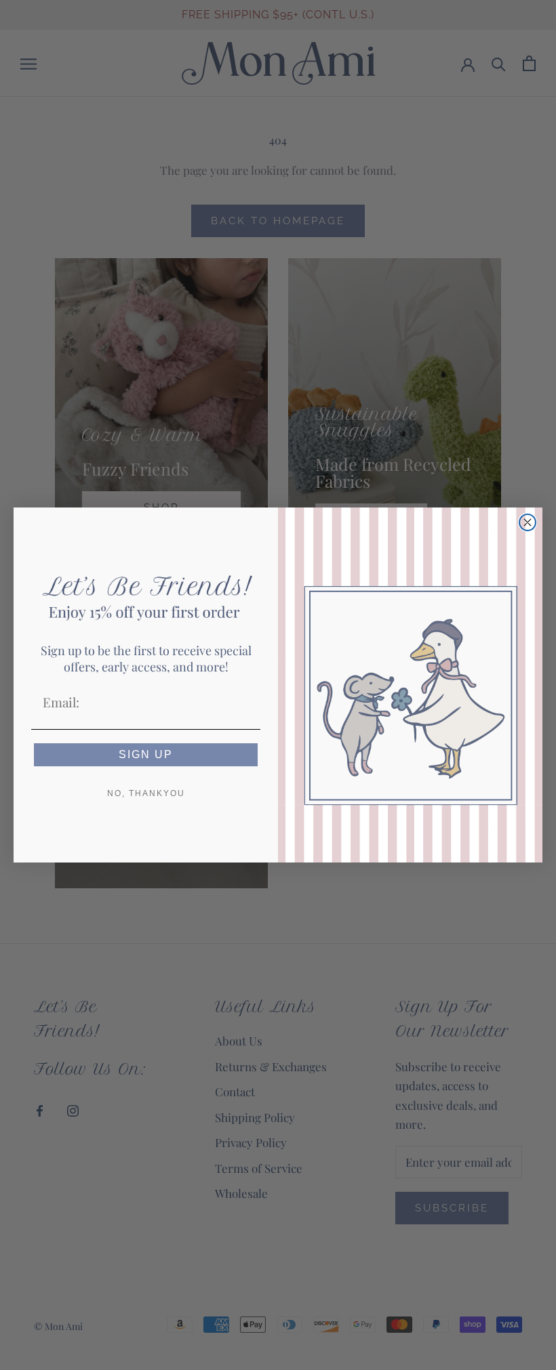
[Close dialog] (527, 522)
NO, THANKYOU (146, 793)
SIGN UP (146, 754)
